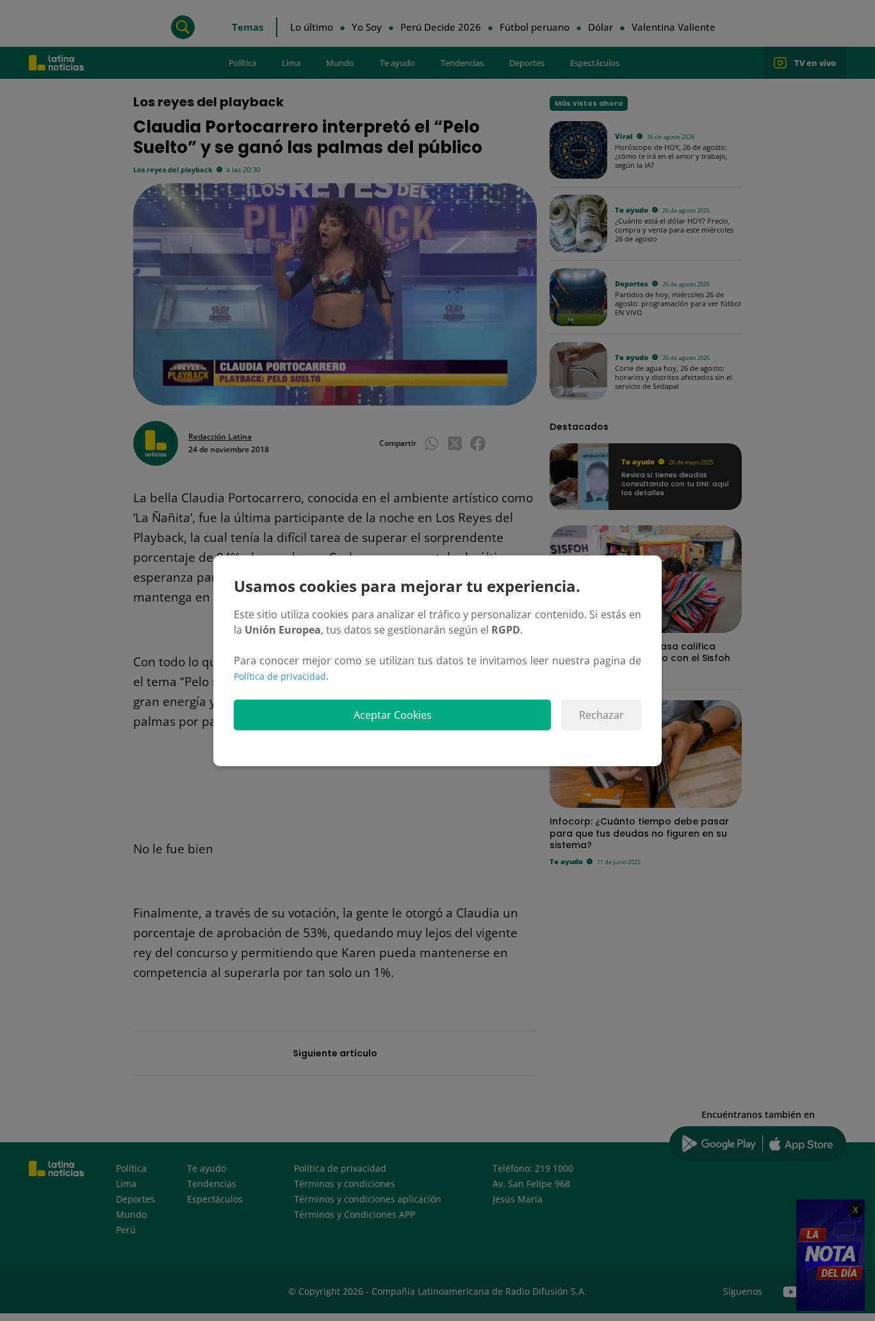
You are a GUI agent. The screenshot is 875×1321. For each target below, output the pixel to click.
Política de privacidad (280, 676)
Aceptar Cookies (393, 715)
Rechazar (601, 715)
